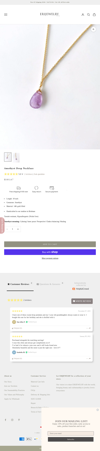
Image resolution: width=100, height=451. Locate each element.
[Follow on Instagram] (12, 420)
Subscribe (70, 439)
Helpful (17, 328)
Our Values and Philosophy (14, 395)
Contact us (35, 386)
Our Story (8, 382)
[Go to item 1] (7, 157)
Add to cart (50, 244)
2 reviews (28, 174)
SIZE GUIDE (36, 399)
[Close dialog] (97, 410)
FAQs (33, 390)
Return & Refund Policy (40, 408)
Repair (33, 403)
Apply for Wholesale (12, 399)
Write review (83, 301)
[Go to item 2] (16, 158)
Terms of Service (37, 412)
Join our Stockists (10, 386)
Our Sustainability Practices (14, 390)
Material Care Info (38, 382)
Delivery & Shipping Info (40, 395)
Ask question (39, 174)
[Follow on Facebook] (5, 420)
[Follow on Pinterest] (19, 420)
